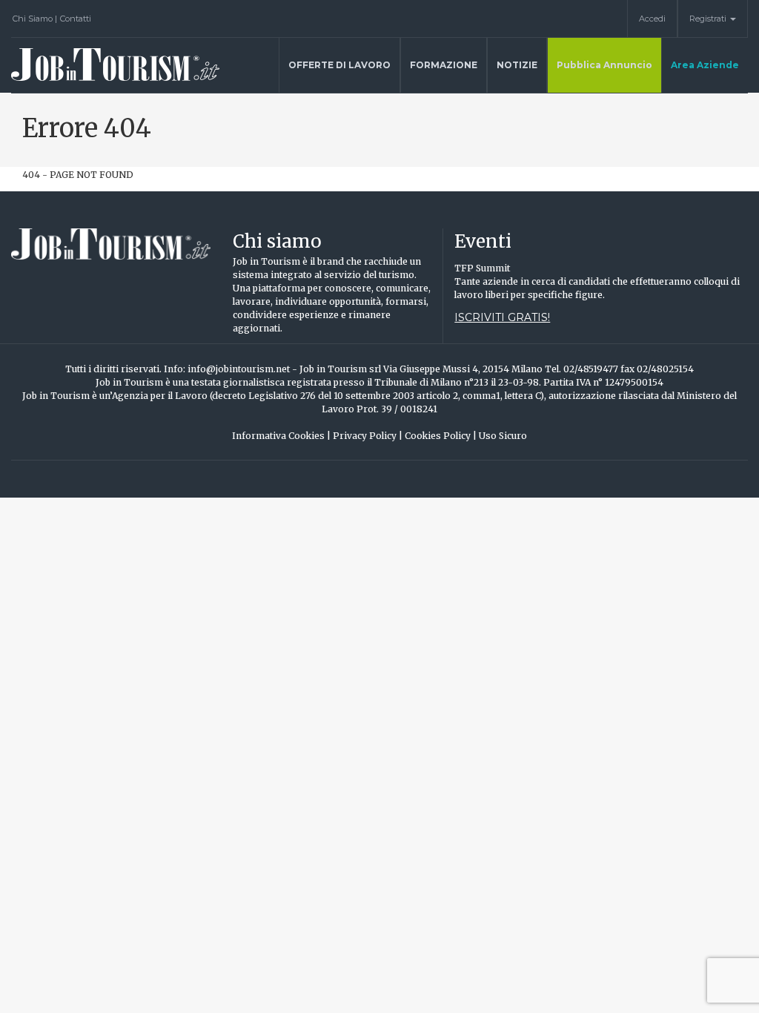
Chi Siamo (35, 18)
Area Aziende (705, 64)
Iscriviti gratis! (502, 317)
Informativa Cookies (281, 435)
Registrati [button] (709, 18)
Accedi (652, 18)
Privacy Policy (367, 435)
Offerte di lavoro (339, 64)
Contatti (75, 18)
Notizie (517, 64)
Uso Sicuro (503, 435)
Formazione (443, 64)
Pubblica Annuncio (604, 64)
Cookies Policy (441, 435)
